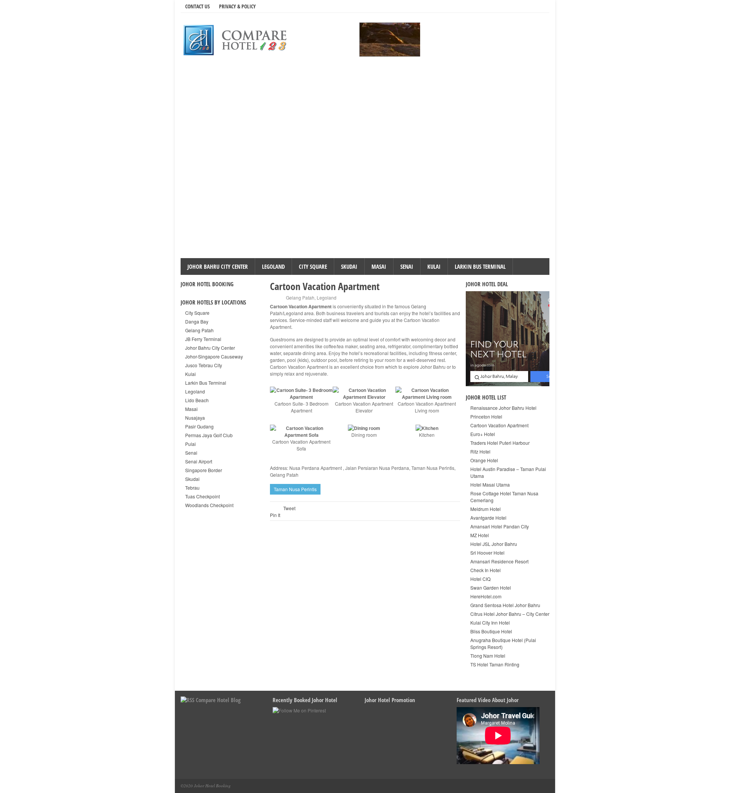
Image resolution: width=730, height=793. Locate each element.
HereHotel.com (485, 596)
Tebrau (192, 487)
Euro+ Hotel (482, 434)
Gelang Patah (300, 297)
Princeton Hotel (486, 416)
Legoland (273, 266)
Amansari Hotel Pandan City (499, 526)
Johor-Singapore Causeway (214, 356)
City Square (313, 266)
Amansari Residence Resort (499, 561)
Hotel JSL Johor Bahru (493, 544)
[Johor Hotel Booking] (238, 39)
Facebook (517, 6)
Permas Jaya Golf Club (209, 435)
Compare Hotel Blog (218, 700)
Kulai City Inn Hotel (490, 622)
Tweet (289, 508)
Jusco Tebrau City (203, 365)
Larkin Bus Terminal (480, 266)
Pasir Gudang (199, 426)
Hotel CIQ (480, 579)
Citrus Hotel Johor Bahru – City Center (509, 614)
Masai (378, 266)
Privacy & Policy (237, 6)
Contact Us (197, 6)
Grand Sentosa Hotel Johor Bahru (505, 605)
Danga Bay (196, 321)
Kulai (434, 266)
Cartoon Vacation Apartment (499, 425)
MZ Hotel (479, 535)
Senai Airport (198, 461)
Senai (406, 266)
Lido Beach (197, 400)
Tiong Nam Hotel (487, 655)
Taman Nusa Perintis (295, 489)
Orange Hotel (484, 460)
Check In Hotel (485, 570)
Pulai (190, 444)
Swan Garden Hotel (490, 587)
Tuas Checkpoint (202, 496)
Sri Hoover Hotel (487, 552)
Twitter (507, 6)
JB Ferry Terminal (203, 339)
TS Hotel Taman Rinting (494, 664)
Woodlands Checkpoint (209, 505)
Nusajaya (195, 417)
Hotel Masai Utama (490, 484)
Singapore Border (203, 470)
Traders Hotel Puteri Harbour (500, 442)
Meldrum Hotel (485, 509)
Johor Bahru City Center (217, 266)
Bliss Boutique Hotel (491, 631)
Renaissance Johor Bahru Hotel (503, 407)
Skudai (349, 266)
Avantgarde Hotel (488, 517)
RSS (528, 6)
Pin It (275, 515)
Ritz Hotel (480, 451)
